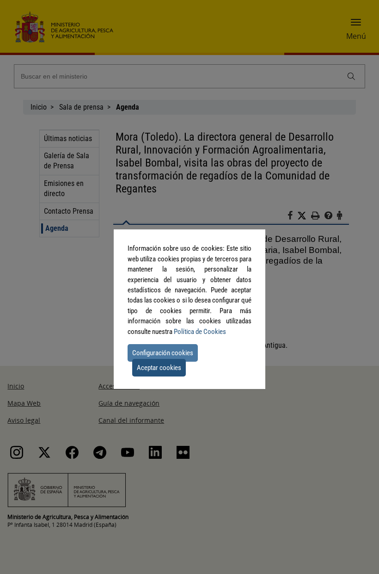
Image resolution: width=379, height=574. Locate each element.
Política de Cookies (200, 331)
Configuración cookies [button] (162, 353)
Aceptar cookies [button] (159, 368)
